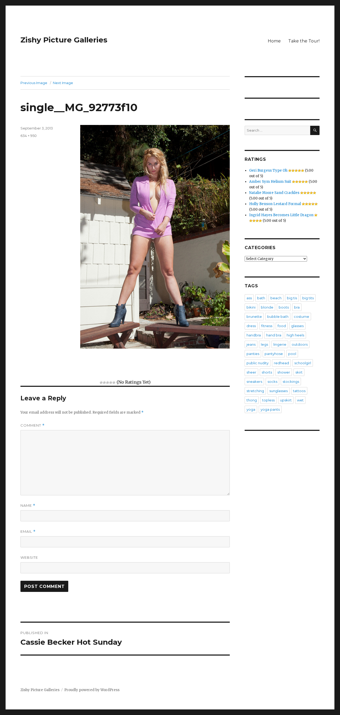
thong (251, 400)
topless (268, 400)
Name (27, 505)
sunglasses (278, 391)
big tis (292, 298)
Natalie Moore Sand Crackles (274, 192)
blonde (267, 307)
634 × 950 (28, 135)
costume (301, 316)
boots (284, 307)
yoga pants (270, 409)
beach (276, 298)
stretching (255, 391)
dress (251, 326)
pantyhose (274, 354)
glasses (297, 326)
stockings (291, 381)
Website (29, 557)
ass (249, 298)
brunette (254, 316)
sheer (251, 372)
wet (300, 400)
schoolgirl (302, 363)
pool (292, 354)
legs (264, 344)
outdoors (300, 344)
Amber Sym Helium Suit (270, 181)
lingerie (279, 344)
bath (261, 298)
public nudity (257, 363)
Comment (32, 425)
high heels (295, 335)
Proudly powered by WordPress (92, 690)
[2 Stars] (104, 382)
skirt (299, 372)
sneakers (254, 381)
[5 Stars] (114, 382)
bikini (251, 307)
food (282, 326)
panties (252, 354)
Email (28, 531)
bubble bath (277, 316)
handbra (253, 335)
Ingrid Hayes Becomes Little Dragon (281, 215)
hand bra (273, 335)
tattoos (299, 391)
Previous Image (33, 83)
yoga (250, 409)
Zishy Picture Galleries (63, 39)
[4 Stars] (110, 382)
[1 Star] (101, 382)
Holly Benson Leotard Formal (275, 204)
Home (274, 41)
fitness (266, 326)
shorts (267, 372)
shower (283, 372)
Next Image (63, 83)
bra (297, 307)
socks (272, 381)
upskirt (286, 400)
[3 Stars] (107, 382)
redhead (281, 363)
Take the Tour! (304, 41)
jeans (251, 344)
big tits (308, 298)
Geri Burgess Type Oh (268, 170)
